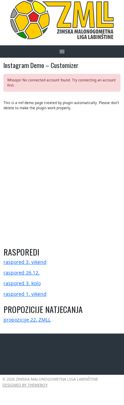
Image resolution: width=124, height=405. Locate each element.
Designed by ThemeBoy (25, 384)
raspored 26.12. (21, 272)
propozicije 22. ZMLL (27, 319)
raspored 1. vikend (24, 294)
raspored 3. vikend (24, 262)
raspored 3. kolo (22, 283)
